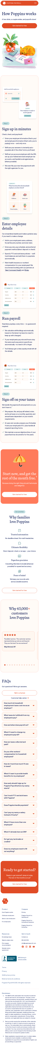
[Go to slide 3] (9, 665)
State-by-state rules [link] (7, 940)
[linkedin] (30, 946)
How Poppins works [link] (7, 912)
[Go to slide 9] (24, 665)
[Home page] (11, 3)
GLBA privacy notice (8, 975)
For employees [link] (6, 921)
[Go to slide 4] (12, 665)
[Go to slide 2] (7, 665)
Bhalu (27, 270)
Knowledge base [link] (7, 937)
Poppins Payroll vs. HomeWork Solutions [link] (28, 921)
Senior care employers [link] (8, 918)
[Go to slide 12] (31, 665)
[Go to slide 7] (19, 665)
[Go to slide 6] (17, 665)
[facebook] (23, 946)
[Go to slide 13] (34, 665)
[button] (35, 3)
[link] (19, 25)
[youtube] (33, 946)
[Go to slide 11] (29, 665)
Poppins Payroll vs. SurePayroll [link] (27, 916)
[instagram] (26, 946)
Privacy (4, 971)
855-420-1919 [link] (25, 940)
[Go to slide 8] (22, 665)
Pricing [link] (24, 912)
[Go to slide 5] (14, 665)
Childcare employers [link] (8, 915)
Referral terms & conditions (11, 979)
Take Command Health (13, 270)
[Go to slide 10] (26, 665)
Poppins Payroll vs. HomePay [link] (27, 926)
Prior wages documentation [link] (6, 944)
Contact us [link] (25, 937)
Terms (4, 967)
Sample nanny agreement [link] (6, 949)
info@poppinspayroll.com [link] (29, 943)
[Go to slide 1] (4, 665)
